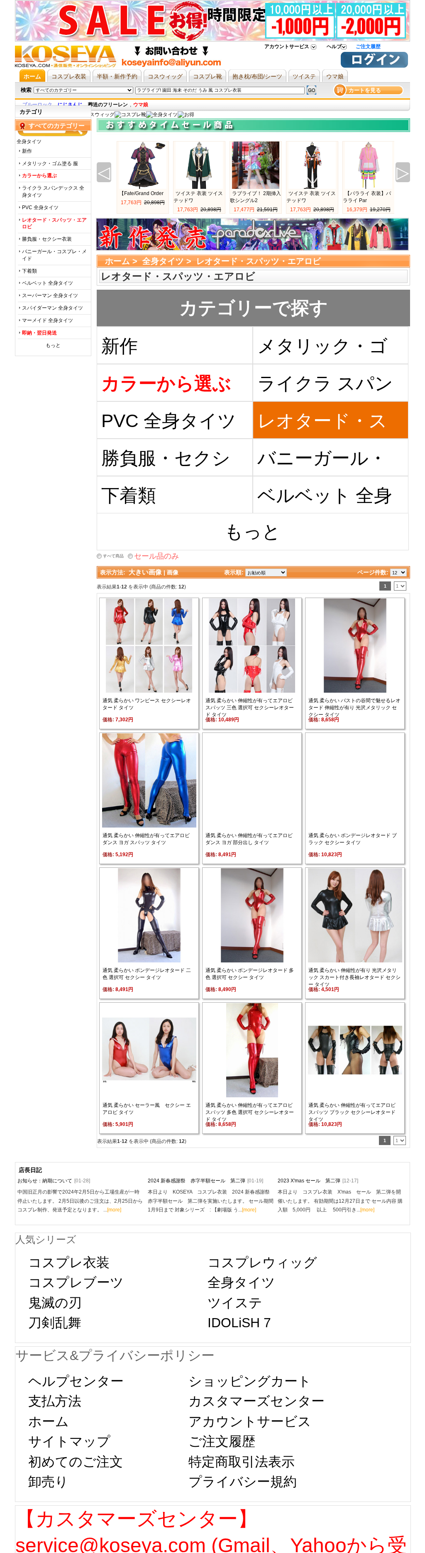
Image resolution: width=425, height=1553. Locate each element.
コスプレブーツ (76, 1282)
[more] (114, 1210)
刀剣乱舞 (54, 1322)
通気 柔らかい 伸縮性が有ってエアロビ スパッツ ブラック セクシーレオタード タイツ (352, 1112)
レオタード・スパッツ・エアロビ (322, 425)
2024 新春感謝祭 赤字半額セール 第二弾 (205, 1181)
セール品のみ (156, 556)
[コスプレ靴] (130, 114)
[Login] (374, 66)
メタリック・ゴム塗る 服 (50, 163)
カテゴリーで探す (253, 308)
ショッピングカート (249, 1381)
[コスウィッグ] (96, 114)
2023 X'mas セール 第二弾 (318, 1181)
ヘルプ (334, 46)
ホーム (117, 261)
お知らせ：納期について (53, 1181)
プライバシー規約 (242, 1481)
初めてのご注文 (75, 1461)
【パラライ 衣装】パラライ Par (367, 196)
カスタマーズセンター (256, 1401)
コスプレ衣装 (69, 1262)
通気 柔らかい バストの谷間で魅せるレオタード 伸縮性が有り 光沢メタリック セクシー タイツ (354, 708)
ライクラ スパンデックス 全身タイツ (53, 191)
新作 (27, 151)
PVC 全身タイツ (40, 207)
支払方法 (54, 1401)
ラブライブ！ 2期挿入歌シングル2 (255, 196)
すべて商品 (113, 556)
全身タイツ (163, 261)
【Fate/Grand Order (141, 193)
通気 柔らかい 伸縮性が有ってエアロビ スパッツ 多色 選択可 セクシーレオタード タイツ (249, 1112)
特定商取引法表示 (241, 1461)
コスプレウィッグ (262, 1262)
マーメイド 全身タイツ (47, 320)
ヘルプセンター (76, 1381)
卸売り (48, 1481)
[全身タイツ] (162, 114)
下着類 (29, 271)
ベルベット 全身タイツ (47, 283)
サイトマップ (69, 1441)
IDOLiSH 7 (239, 1322)
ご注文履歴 (368, 46)
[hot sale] (186, 114)
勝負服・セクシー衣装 (47, 239)
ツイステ (235, 1302)
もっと (53, 345)
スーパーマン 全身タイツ (50, 295)
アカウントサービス (286, 46)
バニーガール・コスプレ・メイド (54, 255)
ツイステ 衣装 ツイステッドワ (198, 196)
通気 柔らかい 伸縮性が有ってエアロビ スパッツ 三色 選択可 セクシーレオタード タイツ (249, 708)
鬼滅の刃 (55, 1302)
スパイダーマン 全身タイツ (52, 308)
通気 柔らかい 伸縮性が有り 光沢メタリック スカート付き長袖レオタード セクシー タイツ (354, 977)
